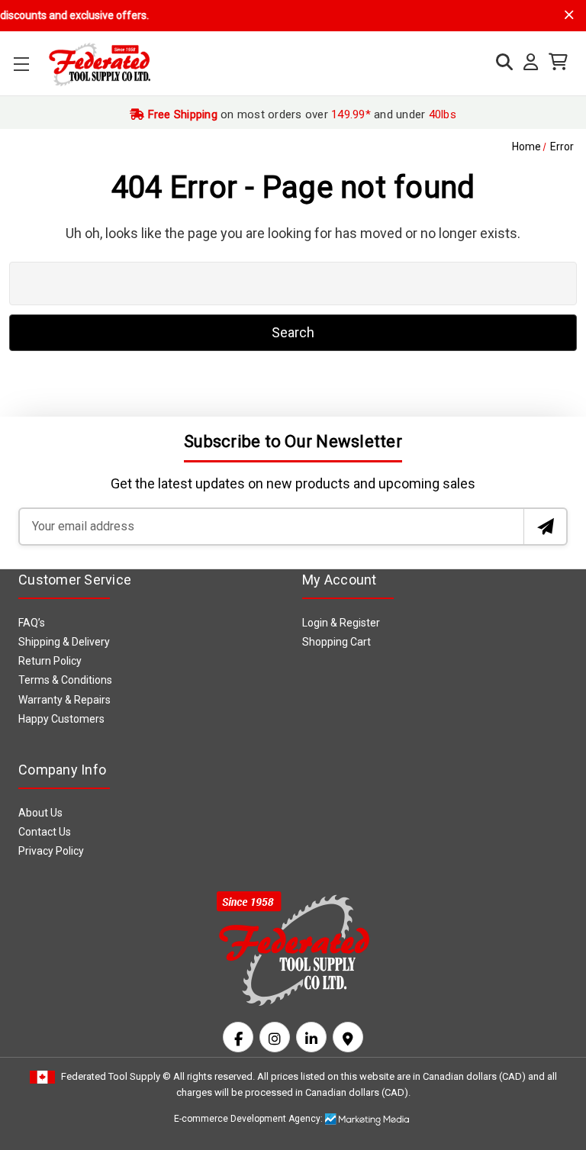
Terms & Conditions (65, 680)
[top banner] (569, 15)
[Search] (500, 62)
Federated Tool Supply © (116, 1076)
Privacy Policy (51, 851)
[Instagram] (274, 1037)
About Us (40, 813)
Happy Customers (61, 719)
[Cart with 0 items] (554, 62)
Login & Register (341, 623)
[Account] (527, 62)
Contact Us (44, 832)
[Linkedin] (311, 1037)
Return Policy (50, 661)
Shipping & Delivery (64, 642)
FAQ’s (31, 623)
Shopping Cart (336, 642)
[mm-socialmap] (348, 1037)
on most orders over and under (300, 114)
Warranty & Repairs (64, 700)
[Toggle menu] (21, 64)
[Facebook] (238, 1037)
